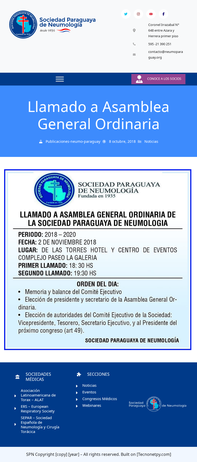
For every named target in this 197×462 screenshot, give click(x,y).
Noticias (151, 141)
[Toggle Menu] (60, 79)
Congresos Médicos (99, 398)
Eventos (89, 391)
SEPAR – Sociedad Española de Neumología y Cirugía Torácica (40, 424)
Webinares (91, 405)
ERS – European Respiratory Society (38, 408)
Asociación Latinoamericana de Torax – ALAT (38, 395)
